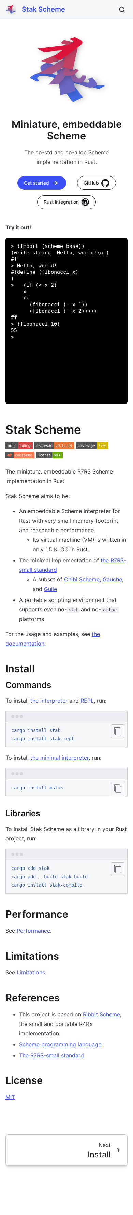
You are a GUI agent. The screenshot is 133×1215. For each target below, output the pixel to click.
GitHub (91, 183)
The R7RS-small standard (51, 1055)
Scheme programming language (60, 1044)
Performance (33, 930)
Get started (36, 183)
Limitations (31, 972)
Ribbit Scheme (101, 1014)
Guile (50, 588)
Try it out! (18, 227)
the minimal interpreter (59, 757)
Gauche (112, 579)
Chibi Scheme (82, 579)
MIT (10, 1096)
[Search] (122, 9)
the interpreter (49, 700)
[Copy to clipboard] (117, 731)
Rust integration (61, 202)
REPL (87, 700)
